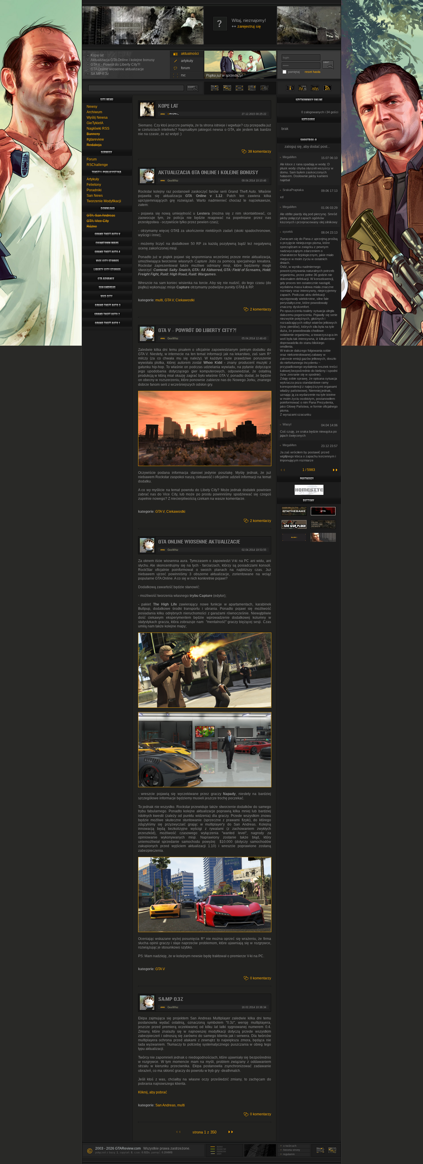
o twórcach (288, 1145)
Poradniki (94, 190)
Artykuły (93, 179)
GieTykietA (95, 123)
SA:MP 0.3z (99, 74)
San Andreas (165, 1105)
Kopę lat (96, 55)
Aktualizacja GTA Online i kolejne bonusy (122, 60)
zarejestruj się (249, 26)
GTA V (169, 300)
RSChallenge (97, 165)
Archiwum (94, 112)
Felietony (94, 185)
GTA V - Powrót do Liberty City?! (114, 65)
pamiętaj (294, 71)
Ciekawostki (185, 300)
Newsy (92, 107)
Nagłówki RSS (98, 128)
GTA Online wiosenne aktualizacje (116, 69)
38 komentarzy (259, 151)
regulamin (288, 1154)
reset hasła (312, 71)
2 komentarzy (260, 309)
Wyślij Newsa (97, 118)
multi (159, 300)
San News (95, 196)
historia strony (290, 1149)
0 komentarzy (260, 978)
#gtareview (95, 139)
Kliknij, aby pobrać (152, 1092)
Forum (92, 159)
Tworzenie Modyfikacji (104, 201)
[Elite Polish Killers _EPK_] (323, 542)
